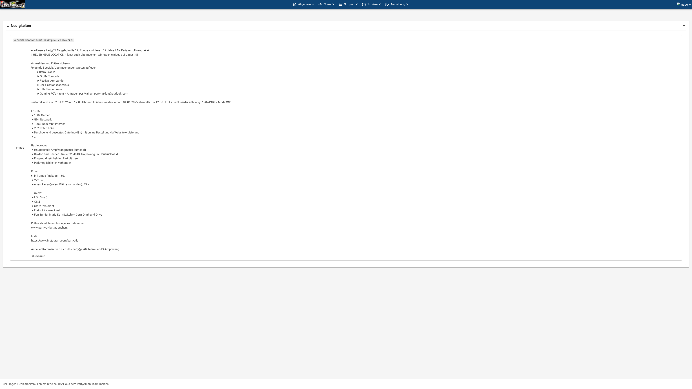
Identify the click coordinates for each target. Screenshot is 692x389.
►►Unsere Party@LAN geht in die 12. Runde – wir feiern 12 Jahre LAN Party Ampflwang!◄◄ (89, 50)
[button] (684, 25)
